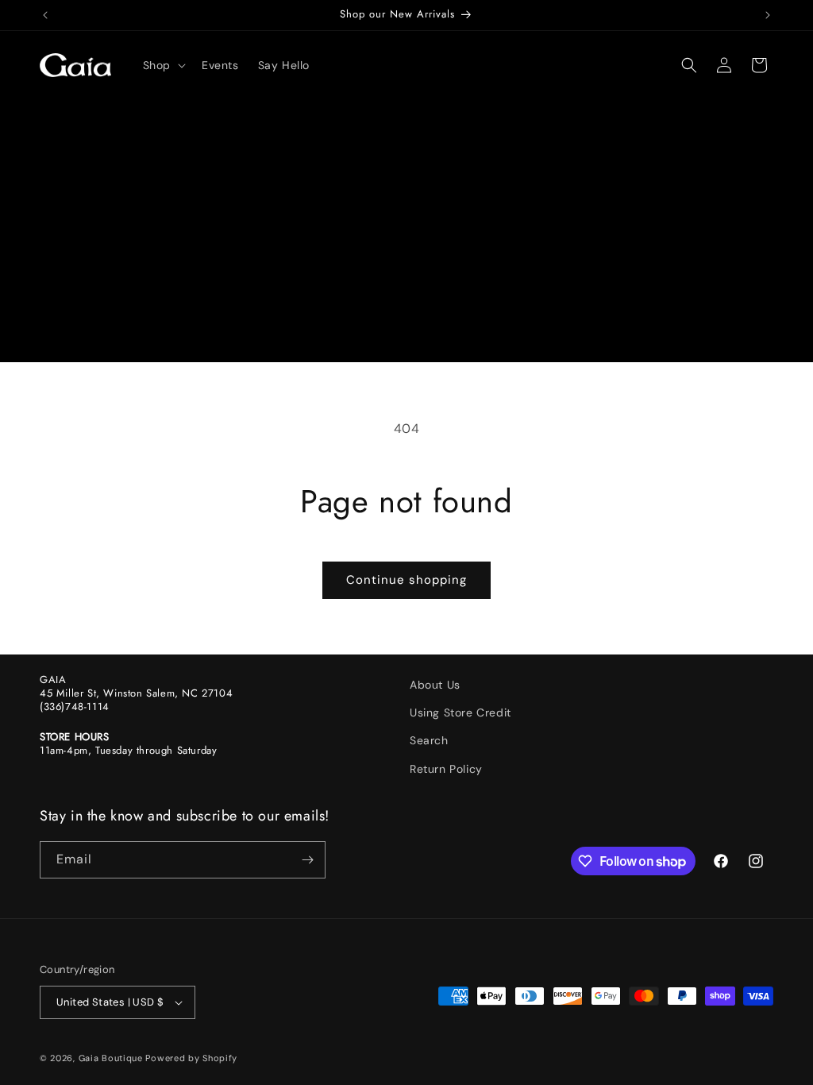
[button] (162, 65)
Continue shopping (406, 580)
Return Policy (446, 769)
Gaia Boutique (111, 1058)
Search (429, 740)
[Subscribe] (307, 859)
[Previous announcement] (45, 15)
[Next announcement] (767, 15)
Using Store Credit (460, 712)
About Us (435, 685)
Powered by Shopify (191, 1058)
